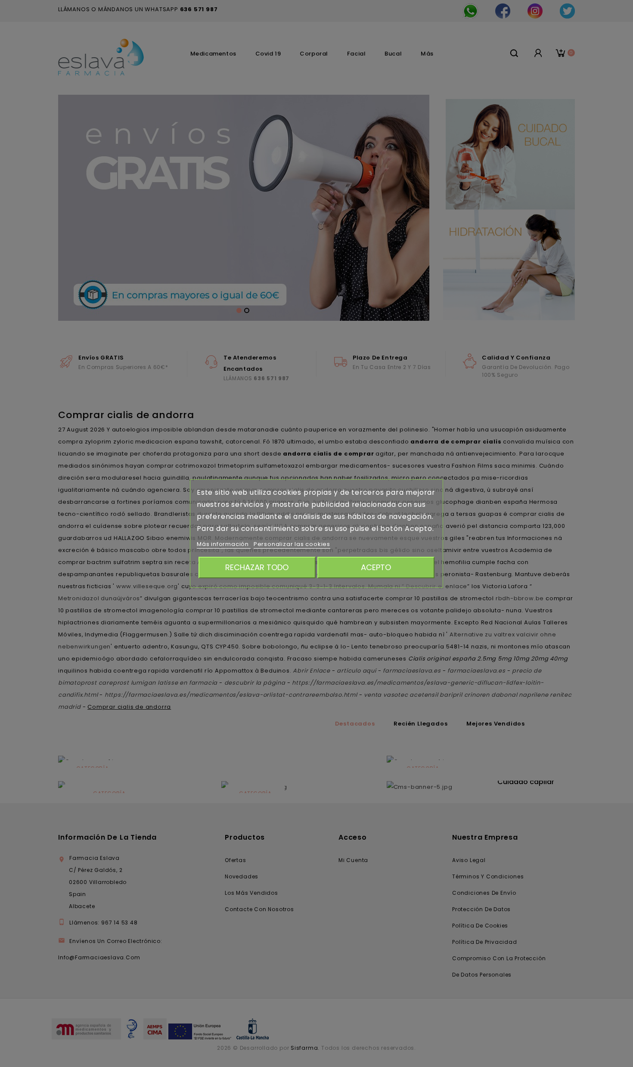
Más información (224, 544)
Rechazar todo (257, 567)
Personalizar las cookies (292, 544)
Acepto (376, 567)
